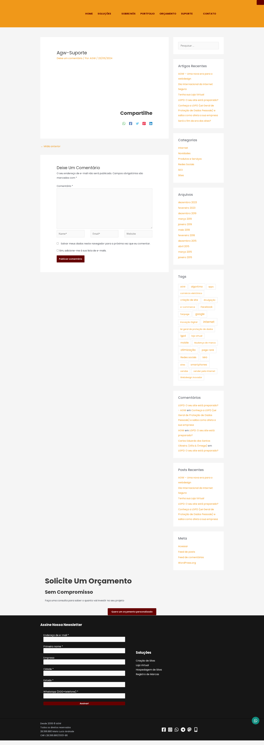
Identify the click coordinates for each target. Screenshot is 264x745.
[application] (112, 13)
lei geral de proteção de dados (196, 329)
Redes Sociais (186, 164)
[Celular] (196, 729)
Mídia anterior (51, 146)
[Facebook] (130, 123)
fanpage (184, 314)
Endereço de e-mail (56, 635)
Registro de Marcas (147, 674)
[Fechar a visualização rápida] (1, 742)
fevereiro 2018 (186, 235)
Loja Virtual (142, 665)
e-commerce (187, 307)
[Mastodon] (189, 729)
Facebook (207, 307)
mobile (184, 342)
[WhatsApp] (123, 123)
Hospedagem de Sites (149, 669)
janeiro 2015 (185, 257)
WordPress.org (187, 563)
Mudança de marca (205, 342)
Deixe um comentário (69, 58)
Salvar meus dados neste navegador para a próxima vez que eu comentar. (105, 243)
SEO (180, 170)
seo (204, 357)
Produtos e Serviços (190, 159)
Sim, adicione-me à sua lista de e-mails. (82, 250)
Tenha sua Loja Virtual (191, 94)
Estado (48, 680)
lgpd (183, 336)
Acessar (183, 546)
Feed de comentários (191, 557)
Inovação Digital (188, 322)
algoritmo (197, 286)
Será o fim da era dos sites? (194, 121)
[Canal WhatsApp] (176, 729)
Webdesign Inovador (191, 377)
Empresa (48, 657)
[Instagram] (170, 729)
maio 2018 (184, 230)
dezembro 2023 (187, 202)
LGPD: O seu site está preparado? (198, 100)
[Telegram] (183, 729)
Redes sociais (188, 357)
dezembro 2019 (187, 213)
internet (209, 322)
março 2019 (185, 219)
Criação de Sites (145, 660)
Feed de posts (186, 552)
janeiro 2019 (185, 224)
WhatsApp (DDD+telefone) (60, 691)
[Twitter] (137, 123)
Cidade (48, 669)
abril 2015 (183, 246)
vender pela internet (204, 371)
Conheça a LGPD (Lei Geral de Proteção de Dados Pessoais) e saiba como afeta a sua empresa (198, 110)
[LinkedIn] (150, 123)
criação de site (189, 300)
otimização (188, 350)
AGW (182, 286)
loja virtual (196, 335)
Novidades (184, 153)
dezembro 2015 (187, 241)
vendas (184, 371)
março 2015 (185, 252)
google (200, 314)
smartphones (199, 364)
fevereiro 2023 (186, 208)
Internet (183, 148)
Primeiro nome (53, 646)
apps (211, 286)
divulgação (209, 300)
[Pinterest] (144, 123)
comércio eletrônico (191, 293)
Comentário (65, 186)
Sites (181, 175)
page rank (208, 350)
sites (182, 364)
